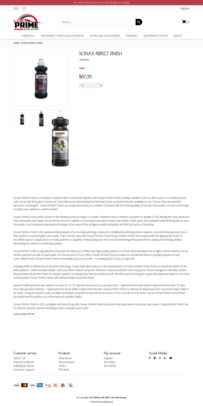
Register (185, 8)
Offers (62, 366)
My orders (110, 362)
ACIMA (114, 2)
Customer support (23, 369)
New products (67, 362)
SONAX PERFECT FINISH (32, 43)
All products (65, 358)
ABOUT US (19, 358)
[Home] (27, 21)
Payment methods (23, 362)
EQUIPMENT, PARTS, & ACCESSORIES (62, 36)
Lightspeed (107, 401)
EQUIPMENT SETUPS (156, 36)
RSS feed (64, 369)
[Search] (139, 22)
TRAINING (132, 36)
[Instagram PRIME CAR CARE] (101, 8)
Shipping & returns (23, 366)
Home (16, 43)
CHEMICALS (28, 36)
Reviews (46, 185)
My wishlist (110, 366)
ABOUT (178, 36)
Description (24, 185)
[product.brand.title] (82, 68)
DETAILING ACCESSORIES (105, 36)
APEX (126, 2)
